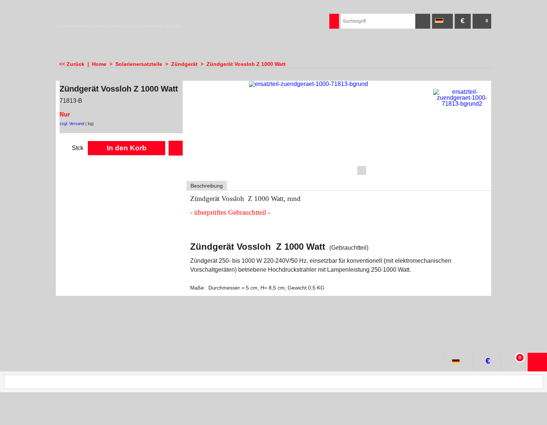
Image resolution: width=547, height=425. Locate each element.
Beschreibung (207, 186)
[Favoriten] (176, 148)
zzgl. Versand (72, 123)
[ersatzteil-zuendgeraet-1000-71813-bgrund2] (462, 98)
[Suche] (422, 21)
